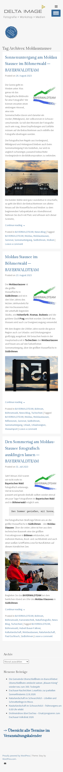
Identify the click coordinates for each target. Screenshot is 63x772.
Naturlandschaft (47, 632)
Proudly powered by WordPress (16, 755)
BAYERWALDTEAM (24, 231)
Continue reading (15, 225)
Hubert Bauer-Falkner (29, 628)
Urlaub (27, 424)
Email (5, 766)
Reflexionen (11, 420)
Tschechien (37, 412)
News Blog (40, 231)
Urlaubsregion (38, 424)
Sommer (9, 239)
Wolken (50, 239)
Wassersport (11, 428)
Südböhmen (39, 239)
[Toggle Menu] (56, 13)
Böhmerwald (11, 412)
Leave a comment (14, 244)
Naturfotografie (43, 619)
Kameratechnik (26, 619)
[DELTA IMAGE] (24, 17)
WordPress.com (9, 758)
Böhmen (39, 408)
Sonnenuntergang (23, 239)
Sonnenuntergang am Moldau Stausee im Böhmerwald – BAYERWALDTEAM (31, 63)
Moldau (28, 235)
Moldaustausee (41, 235)
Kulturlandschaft (13, 632)
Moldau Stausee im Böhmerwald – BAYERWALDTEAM (22, 263)
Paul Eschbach (12, 636)
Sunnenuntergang (13, 424)
